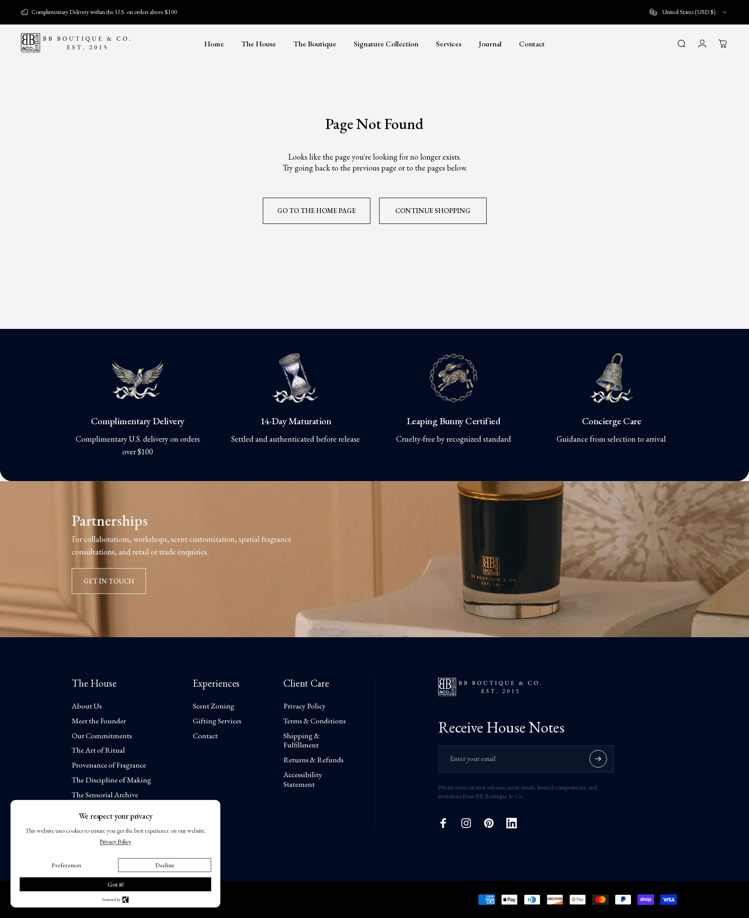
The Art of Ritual (98, 750)
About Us (87, 706)
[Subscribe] (598, 759)
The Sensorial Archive (105, 794)
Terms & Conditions (314, 721)
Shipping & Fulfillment (301, 740)
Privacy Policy (304, 706)
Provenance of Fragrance (109, 765)
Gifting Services (217, 721)
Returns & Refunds (313, 759)
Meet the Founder (99, 721)
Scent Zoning (213, 706)
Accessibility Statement (302, 779)
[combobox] (689, 12)
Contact (205, 735)
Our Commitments (102, 735)
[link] (137, 378)
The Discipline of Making (111, 780)
